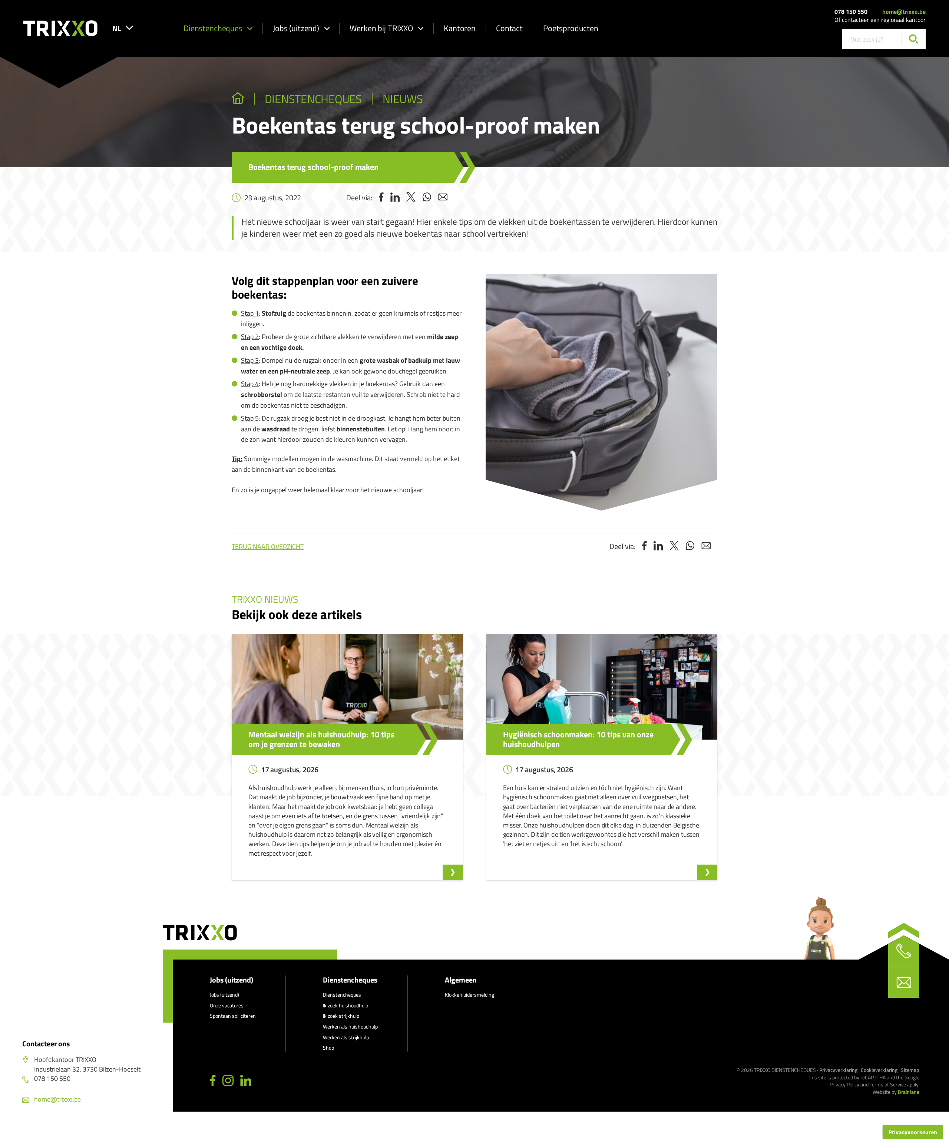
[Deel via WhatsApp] (426, 197)
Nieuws (403, 99)
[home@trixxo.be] (903, 982)
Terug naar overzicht (268, 546)
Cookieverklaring (879, 1070)
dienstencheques (313, 99)
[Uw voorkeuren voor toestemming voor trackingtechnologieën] (913, 1132)
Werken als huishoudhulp (350, 1026)
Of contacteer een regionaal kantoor (880, 19)
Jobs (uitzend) (296, 28)
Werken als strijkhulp (346, 1037)
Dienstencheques (212, 28)
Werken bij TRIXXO (381, 28)
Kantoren (460, 28)
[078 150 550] (903, 951)
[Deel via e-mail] (442, 197)
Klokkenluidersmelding (469, 994)
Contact (509, 28)
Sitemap (910, 1070)
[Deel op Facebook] (381, 197)
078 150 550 (850, 11)
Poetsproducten (570, 28)
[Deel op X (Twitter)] (411, 197)
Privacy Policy (844, 1084)
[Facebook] (213, 1081)
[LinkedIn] (245, 1081)
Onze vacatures (227, 1005)
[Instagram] (228, 1081)
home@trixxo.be (904, 11)
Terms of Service (888, 1084)
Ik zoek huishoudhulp (345, 1005)
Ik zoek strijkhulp (341, 1016)
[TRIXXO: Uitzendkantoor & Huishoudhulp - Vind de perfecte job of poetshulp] (238, 99)
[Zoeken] (914, 39)
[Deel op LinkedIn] (395, 197)
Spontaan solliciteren (233, 1016)
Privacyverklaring (838, 1070)
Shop (328, 1048)
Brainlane (908, 1092)
